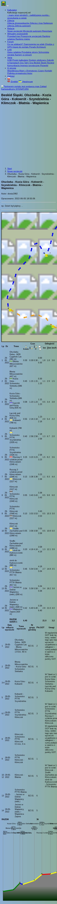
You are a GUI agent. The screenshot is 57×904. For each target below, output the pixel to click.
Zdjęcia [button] (10, 20)
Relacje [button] (10, 28)
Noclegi (50, 62)
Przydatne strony (30, 52)
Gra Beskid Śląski (38, 62)
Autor (29, 73)
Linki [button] (9, 49)
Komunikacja (13, 65)
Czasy (41, 70)
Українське (27, 81)
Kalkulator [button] (12, 10)
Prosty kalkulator (20, 60)
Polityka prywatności (17, 73)
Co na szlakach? (15, 44)
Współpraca (13, 70)
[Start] (3, 5)
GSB (9, 60)
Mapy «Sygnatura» (28, 70)
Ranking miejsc (23, 39)
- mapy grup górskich (17, 15)
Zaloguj (10, 76)
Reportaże (47, 31)
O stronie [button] (11, 68)
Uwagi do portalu (20, 47)
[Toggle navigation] (7, 5)
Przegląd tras (14, 36)
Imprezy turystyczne (30, 65)
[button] (8, 79)
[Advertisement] (28, 136)
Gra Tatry (24, 62)
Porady (32, 47)
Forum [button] (10, 41)
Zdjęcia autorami (23, 25)
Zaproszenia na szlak (34, 44)
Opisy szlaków (14, 52)
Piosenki (44, 65)
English (14, 81)
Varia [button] (9, 57)
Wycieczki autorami (32, 31)
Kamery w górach (23, 55)
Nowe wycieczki (15, 31)
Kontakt (48, 70)
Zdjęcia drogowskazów (18, 23)
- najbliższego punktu (38, 15)
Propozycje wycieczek (31, 36)
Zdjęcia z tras (36, 23)
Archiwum (41, 47)
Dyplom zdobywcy (38, 60)
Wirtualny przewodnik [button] (17, 33)
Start (9, 168)
